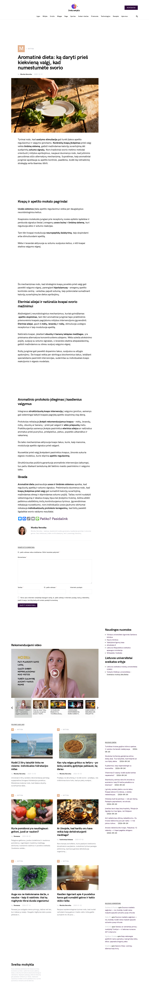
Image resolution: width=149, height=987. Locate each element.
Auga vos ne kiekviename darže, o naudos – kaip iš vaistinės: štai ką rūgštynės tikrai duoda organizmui (30, 897)
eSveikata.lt (111, 645)
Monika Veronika (26, 74)
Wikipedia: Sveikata (114, 653)
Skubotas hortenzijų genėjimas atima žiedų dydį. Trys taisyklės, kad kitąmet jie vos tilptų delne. (121, 758)
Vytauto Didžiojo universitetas (118, 672)
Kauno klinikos (112, 640)
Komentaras (22, 557)
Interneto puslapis (76, 587)
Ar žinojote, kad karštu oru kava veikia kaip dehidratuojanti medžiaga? (74, 832)
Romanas (17, 836)
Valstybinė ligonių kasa (115, 643)
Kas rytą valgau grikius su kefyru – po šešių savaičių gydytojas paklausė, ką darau (77, 766)
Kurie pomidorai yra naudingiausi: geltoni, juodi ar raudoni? (30, 830)
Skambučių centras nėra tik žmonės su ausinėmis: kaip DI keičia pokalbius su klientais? (120, 782)
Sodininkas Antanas (66, 840)
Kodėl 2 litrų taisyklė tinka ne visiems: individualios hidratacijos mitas (29, 766)
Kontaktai (131, 8)
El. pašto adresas (50, 587)
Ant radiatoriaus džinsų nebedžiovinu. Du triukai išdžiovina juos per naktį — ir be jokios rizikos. (121, 820)
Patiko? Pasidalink (54, 519)
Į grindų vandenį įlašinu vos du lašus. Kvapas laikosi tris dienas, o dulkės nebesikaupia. (119, 792)
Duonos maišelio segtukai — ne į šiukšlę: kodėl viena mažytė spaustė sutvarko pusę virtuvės (120, 910)
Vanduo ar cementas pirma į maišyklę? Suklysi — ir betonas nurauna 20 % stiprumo (121, 929)
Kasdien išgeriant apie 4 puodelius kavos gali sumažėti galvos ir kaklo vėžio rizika (76, 897)
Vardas (20, 587)
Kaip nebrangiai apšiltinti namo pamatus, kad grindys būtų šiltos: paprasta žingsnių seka (121, 939)
